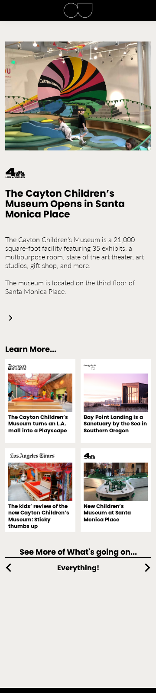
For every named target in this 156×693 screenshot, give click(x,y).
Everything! (78, 568)
